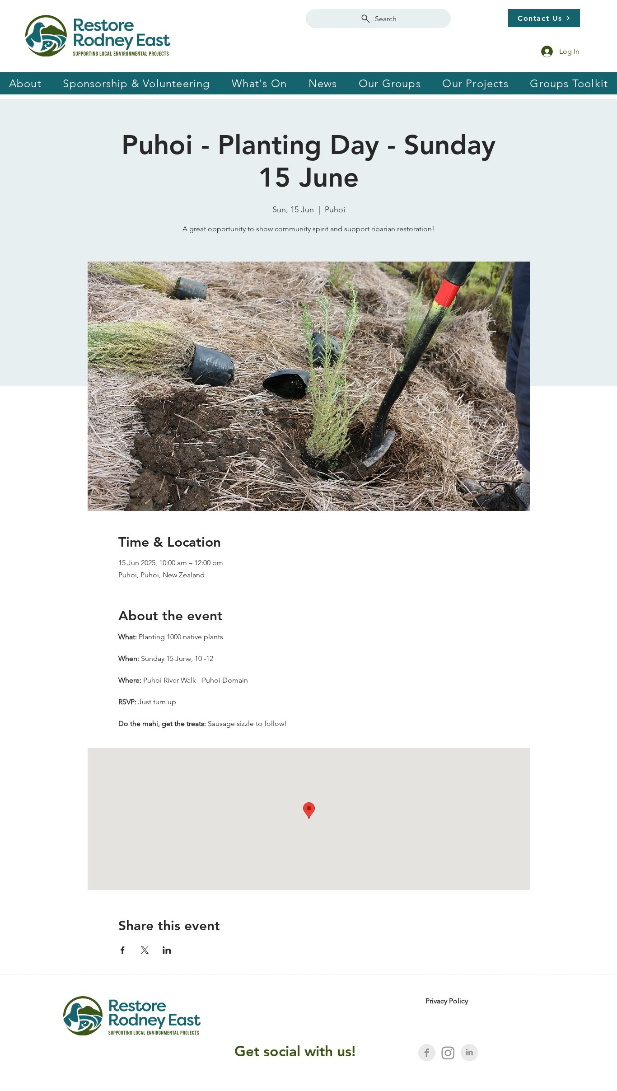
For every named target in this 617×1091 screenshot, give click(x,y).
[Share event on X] (144, 950)
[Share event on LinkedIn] (167, 950)
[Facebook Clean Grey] (426, 1052)
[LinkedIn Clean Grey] (469, 1052)
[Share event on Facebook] (122, 950)
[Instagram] (448, 1052)
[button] (137, 83)
